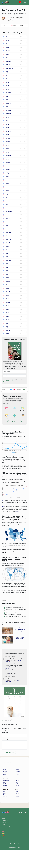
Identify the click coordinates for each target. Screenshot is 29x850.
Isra (7, 288)
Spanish (17, 794)
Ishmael (8, 260)
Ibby (7, 47)
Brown (4, 794)
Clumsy (17, 785)
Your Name (5, 732)
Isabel (8, 229)
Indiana (8, 131)
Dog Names (11, 7)
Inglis (8, 162)
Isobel (8, 285)
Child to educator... (18, 655)
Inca (7, 124)
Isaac (8, 225)
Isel (7, 253)
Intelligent (5, 784)
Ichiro (8, 65)
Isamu (8, 250)
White (4, 791)
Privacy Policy (10, 843)
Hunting (17, 776)
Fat (4, 798)
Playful (4, 782)
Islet (7, 278)
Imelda (8, 110)
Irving (8, 218)
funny (6, 418)
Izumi (8, 330)
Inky (7, 176)
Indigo (8, 134)
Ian (7, 44)
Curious (17, 784)
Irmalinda (9, 211)
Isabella (8, 232)
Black (4, 793)
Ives (7, 316)
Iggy (7, 86)
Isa (7, 222)
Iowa (7, 190)
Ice (7, 58)
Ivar (7, 309)
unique (14, 411)
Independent (6, 780)
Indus (8, 141)
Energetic (5, 785)
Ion (7, 180)
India (8, 127)
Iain (7, 40)
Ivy (7, 327)
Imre (7, 117)
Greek (17, 791)
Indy (7, 145)
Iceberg (8, 61)
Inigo (7, 173)
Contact (4, 828)
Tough (17, 782)
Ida (7, 75)
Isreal (8, 292)
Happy (17, 780)
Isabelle (8, 236)
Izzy (7, 334)
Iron (7, 215)
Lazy (4, 787)
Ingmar (8, 166)
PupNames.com (5, 7)
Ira (7, 197)
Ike (7, 96)
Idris (7, 82)
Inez (7, 152)
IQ (7, 194)
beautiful (22, 411)
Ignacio (8, 93)
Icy (7, 72)
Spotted (5, 796)
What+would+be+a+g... (11, 675)
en (4, 831)
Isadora (8, 239)
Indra (8, 138)
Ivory (7, 323)
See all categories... (14, 421)
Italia (8, 299)
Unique (17, 769)
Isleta (8, 281)
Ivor (7, 320)
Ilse (7, 106)
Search (4, 822)
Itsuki (8, 302)
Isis (7, 267)
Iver (7, 313)
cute (6, 411)
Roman (17, 793)
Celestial (18, 771)
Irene (7, 201)
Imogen (8, 113)
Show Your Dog (6, 826)
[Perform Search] (25, 762)
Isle (7, 274)
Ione (7, 187)
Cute (4, 769)
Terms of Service (18, 843)
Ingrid (8, 169)
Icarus (8, 54)
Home (3, 818)
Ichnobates (9, 68)
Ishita (8, 257)
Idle (7, 79)
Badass (17, 774)
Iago (7, 37)
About (3, 824)
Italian (17, 796)
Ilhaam (8, 103)
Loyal (17, 787)
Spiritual (5, 771)
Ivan (7, 306)
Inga (7, 159)
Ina (7, 120)
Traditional (5, 773)
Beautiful (5, 776)
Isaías (8, 246)
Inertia (8, 148)
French (17, 798)
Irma (7, 208)
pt (4, 835)
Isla (7, 271)
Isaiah (8, 243)
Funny (4, 774)
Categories (5, 820)
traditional (22, 418)
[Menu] (25, 2)
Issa (7, 295)
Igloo (7, 89)
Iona (7, 183)
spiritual (14, 418)
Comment (5, 739)
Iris (7, 204)
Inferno (8, 155)
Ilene (7, 99)
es (4, 833)
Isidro (8, 264)
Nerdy (17, 773)
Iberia (8, 51)
